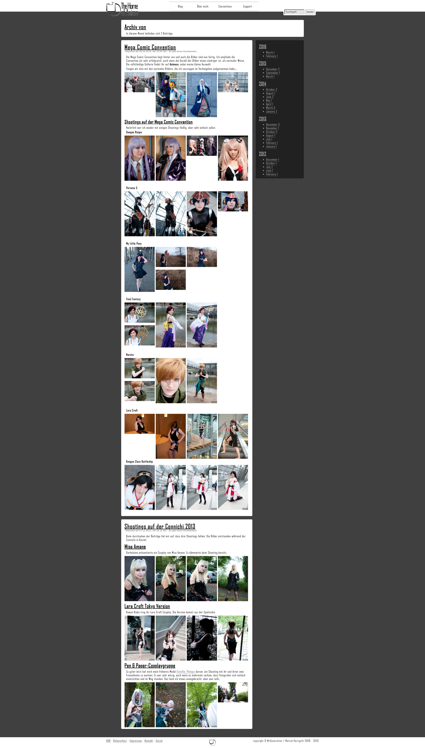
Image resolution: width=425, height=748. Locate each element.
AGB (108, 741)
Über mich (203, 6)
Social (159, 741)
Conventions (225, 6)
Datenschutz (120, 741)
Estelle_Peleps (186, 671)
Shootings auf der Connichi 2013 (160, 526)
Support (247, 6)
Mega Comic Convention (150, 46)
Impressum (136, 741)
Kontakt (149, 741)
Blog (180, 6)
